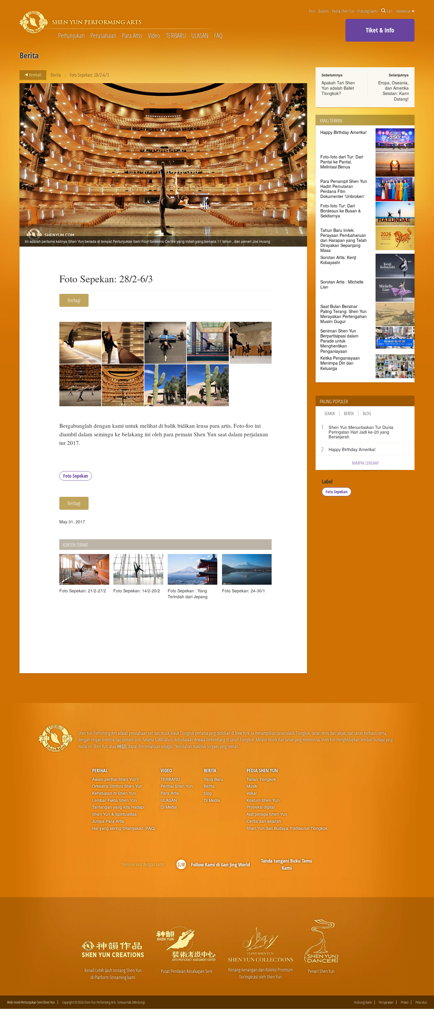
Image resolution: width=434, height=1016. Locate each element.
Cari (389, 11)
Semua (329, 413)
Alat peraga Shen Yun (267, 814)
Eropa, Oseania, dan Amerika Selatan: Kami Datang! (393, 91)
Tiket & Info (380, 30)
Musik (252, 786)
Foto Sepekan (75, 476)
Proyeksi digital (261, 807)
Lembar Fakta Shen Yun (114, 800)
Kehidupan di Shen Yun (114, 793)
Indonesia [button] (403, 11)
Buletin (324, 11)
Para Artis (132, 35)
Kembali (34, 75)
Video (154, 35)
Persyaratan (386, 1002)
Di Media (169, 807)
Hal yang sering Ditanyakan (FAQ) (124, 828)
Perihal (99, 770)
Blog (367, 413)
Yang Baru (213, 779)
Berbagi (74, 300)
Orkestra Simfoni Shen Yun (117, 786)
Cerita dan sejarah (264, 821)
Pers (312, 11)
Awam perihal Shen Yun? (115, 779)
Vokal (252, 793)
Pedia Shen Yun (343, 11)
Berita (56, 74)
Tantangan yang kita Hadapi (118, 807)
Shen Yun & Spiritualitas (114, 814)
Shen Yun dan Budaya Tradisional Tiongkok (287, 828)
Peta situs (421, 1002)
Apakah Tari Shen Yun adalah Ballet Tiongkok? (338, 88)
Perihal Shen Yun (177, 786)
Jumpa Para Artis (108, 821)
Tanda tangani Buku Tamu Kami (286, 864)
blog (208, 793)
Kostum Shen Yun (263, 800)
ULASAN (199, 35)
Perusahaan (103, 35)
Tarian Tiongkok (261, 779)
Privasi (404, 1002)
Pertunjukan (71, 35)
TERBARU (176, 35)
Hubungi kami (368, 11)
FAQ (218, 35)
